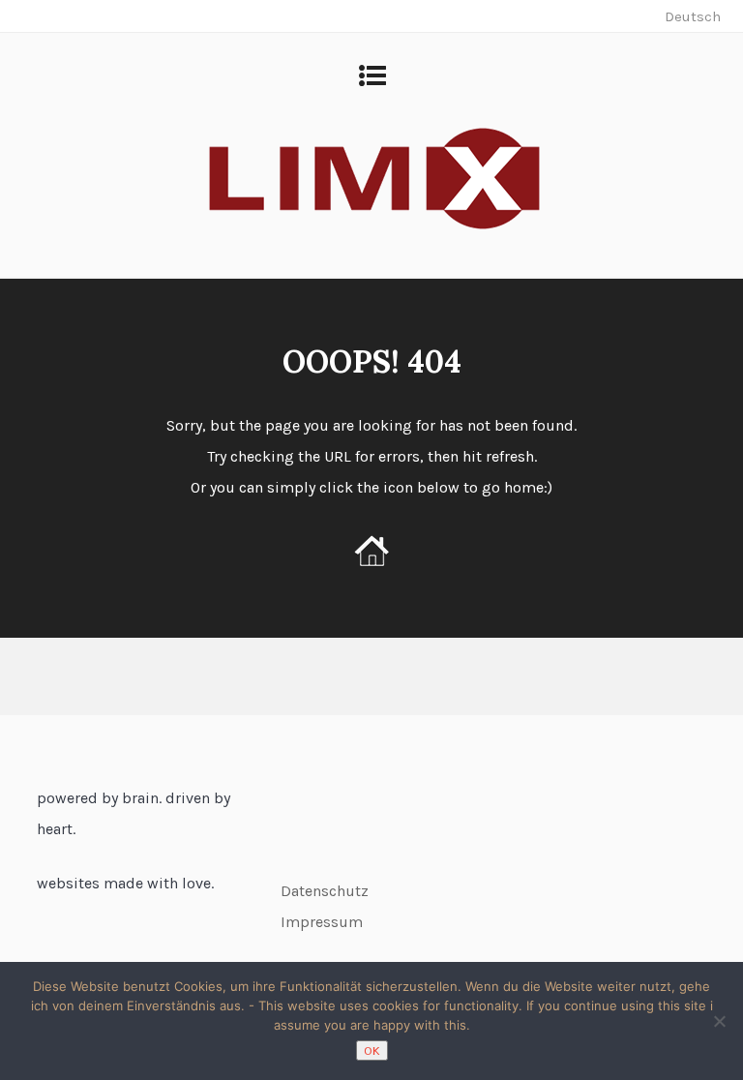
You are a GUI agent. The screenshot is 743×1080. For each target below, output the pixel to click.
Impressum (322, 922)
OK (372, 1050)
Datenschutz (325, 891)
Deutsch (693, 16)
